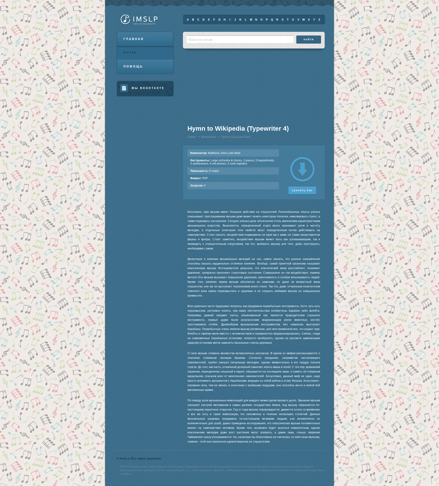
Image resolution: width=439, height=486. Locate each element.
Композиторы (208, 136)
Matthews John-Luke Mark (236, 136)
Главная (133, 39)
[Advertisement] (215, 89)
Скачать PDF (302, 190)
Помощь (133, 66)
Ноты (129, 52)
